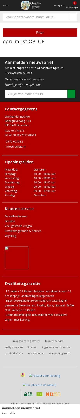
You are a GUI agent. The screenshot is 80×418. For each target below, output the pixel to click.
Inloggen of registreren (26, 341)
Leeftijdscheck (14, 353)
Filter (40, 32)
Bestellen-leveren (16, 216)
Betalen (10, 221)
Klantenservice (54, 341)
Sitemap (32, 347)
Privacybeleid (36, 353)
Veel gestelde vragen (18, 226)
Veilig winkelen (14, 347)
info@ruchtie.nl (15, 146)
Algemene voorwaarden (56, 347)
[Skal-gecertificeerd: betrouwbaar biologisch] (39, 394)
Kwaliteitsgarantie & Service (23, 231)
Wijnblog (10, 236)
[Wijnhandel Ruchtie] (30, 5)
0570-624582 (14, 141)
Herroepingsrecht (59, 353)
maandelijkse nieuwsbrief (30, 315)
